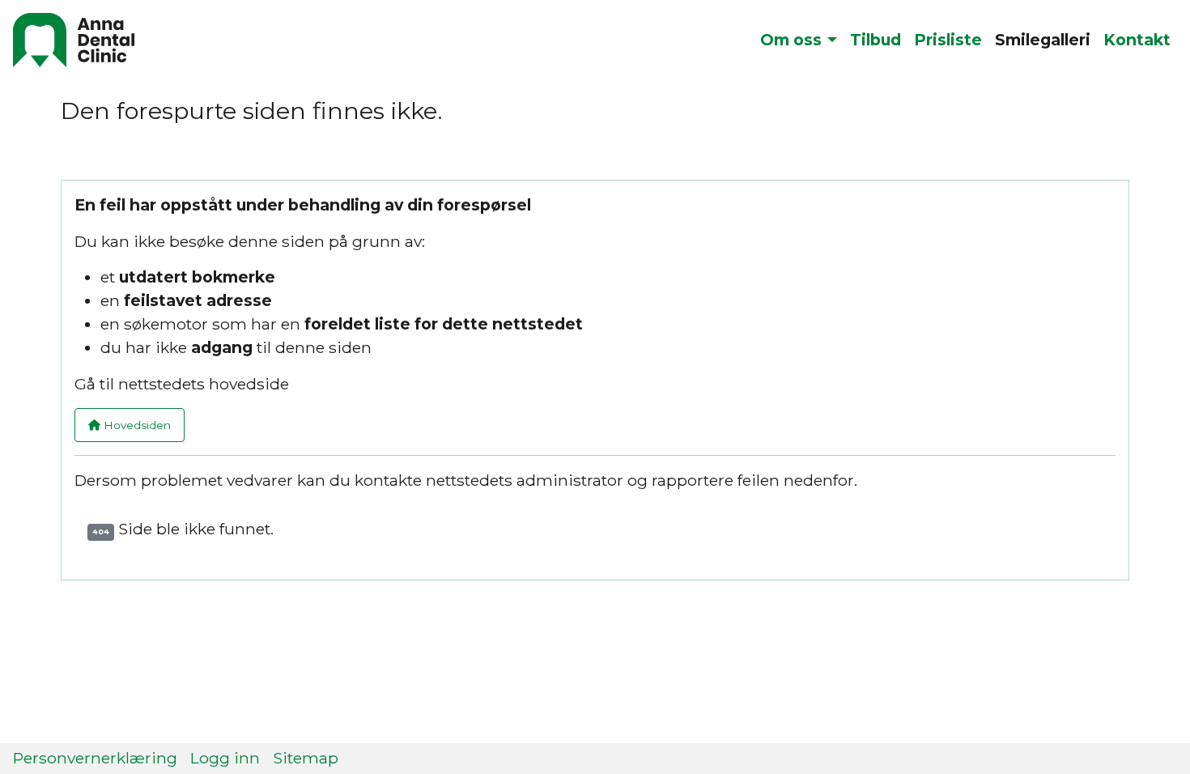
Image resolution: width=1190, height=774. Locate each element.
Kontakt (1137, 39)
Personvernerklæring (95, 758)
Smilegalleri (1042, 39)
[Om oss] (829, 40)
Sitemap (305, 758)
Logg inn (225, 758)
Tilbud (875, 39)
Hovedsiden (135, 425)
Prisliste (948, 39)
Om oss (791, 39)
